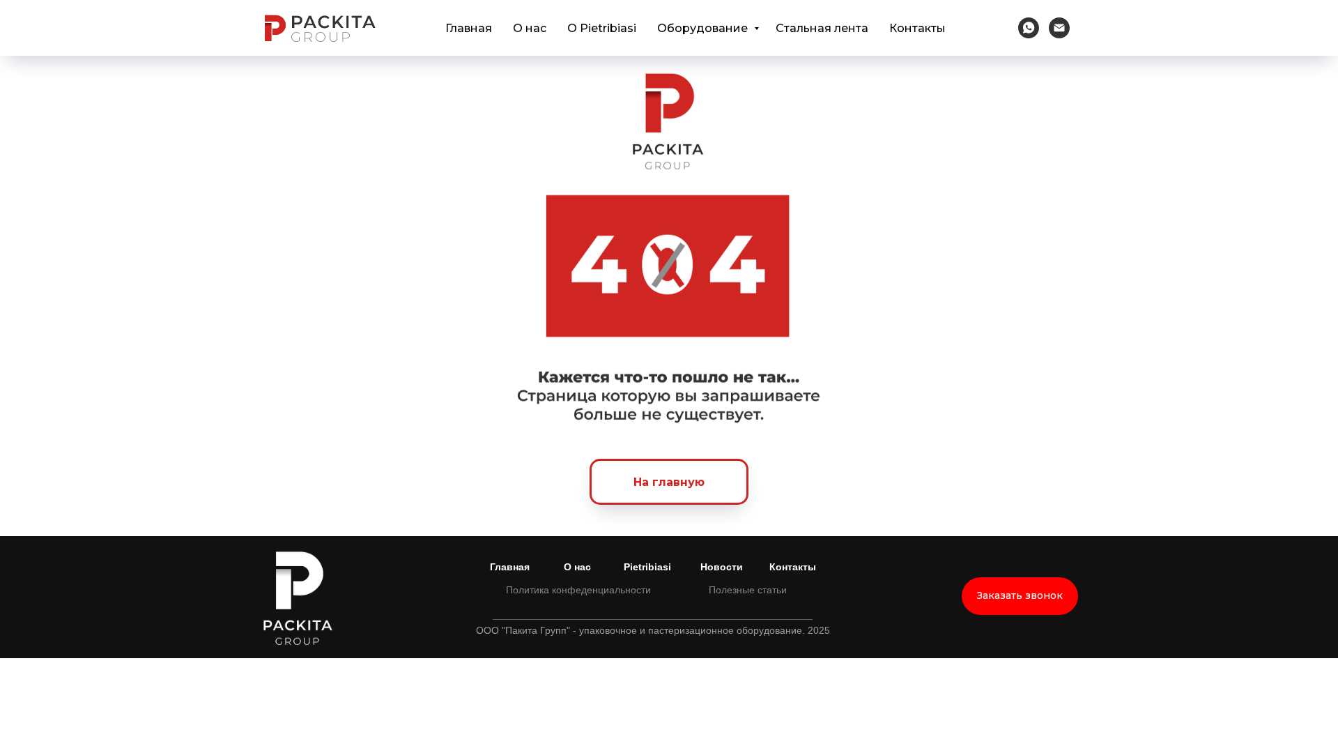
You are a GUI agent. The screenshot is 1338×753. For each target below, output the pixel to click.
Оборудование (704, 28)
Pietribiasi (647, 566)
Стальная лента (822, 28)
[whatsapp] (1028, 27)
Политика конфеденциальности (578, 589)
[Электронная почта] (1059, 27)
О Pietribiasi (601, 28)
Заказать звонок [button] (1020, 595)
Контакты (917, 28)
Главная (468, 28)
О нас (529, 28)
